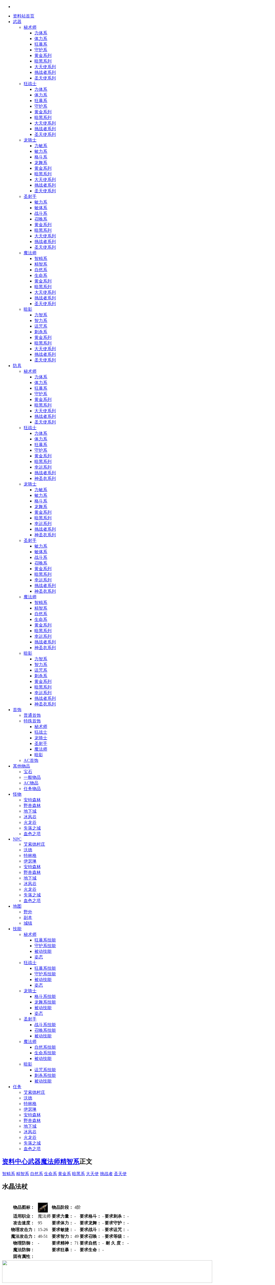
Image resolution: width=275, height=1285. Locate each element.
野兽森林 (32, 805)
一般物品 (32, 777)
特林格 (30, 855)
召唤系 (40, 219)
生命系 (40, 275)
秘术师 (30, 27)
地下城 (30, 811)
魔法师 (30, 253)
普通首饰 (32, 715)
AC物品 (31, 783)
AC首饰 (31, 760)
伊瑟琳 (30, 861)
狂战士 (30, 83)
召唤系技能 (45, 1030)
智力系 (40, 320)
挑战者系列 (45, 72)
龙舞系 (40, 162)
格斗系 (40, 157)
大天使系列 (45, 66)
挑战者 (106, 1173)
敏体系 (40, 207)
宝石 (28, 771)
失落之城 (32, 828)
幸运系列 (43, 467)
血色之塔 (32, 833)
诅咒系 (40, 326)
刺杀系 (40, 332)
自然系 (40, 269)
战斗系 (40, 213)
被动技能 (43, 951)
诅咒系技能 (45, 1069)
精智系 (40, 264)
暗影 (28, 309)
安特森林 (32, 800)
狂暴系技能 (45, 940)
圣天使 (120, 1173)
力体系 (40, 33)
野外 (28, 912)
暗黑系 (78, 1173)
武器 (17, 21)
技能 (17, 928)
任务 (17, 1086)
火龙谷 (30, 822)
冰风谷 (30, 817)
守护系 (40, 50)
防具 (17, 365)
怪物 (17, 794)
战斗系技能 (45, 1024)
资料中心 (15, 1161)
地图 (17, 906)
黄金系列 (43, 55)
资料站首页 (23, 16)
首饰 (17, 709)
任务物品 (32, 788)
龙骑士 (30, 140)
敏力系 (40, 151)
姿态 (38, 957)
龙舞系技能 (45, 1002)
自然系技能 (45, 1047)
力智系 (40, 315)
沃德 (28, 850)
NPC (17, 839)
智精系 (40, 258)
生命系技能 (45, 1053)
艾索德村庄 (34, 844)
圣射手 (30, 196)
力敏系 (40, 145)
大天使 (92, 1173)
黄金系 (64, 1173)
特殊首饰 (32, 721)
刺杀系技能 (45, 1075)
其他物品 (21, 766)
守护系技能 (45, 945)
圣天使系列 (45, 78)
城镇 (28, 923)
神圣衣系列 (45, 478)
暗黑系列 (43, 61)
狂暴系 (40, 44)
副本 (28, 917)
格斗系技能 (45, 996)
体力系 (40, 38)
